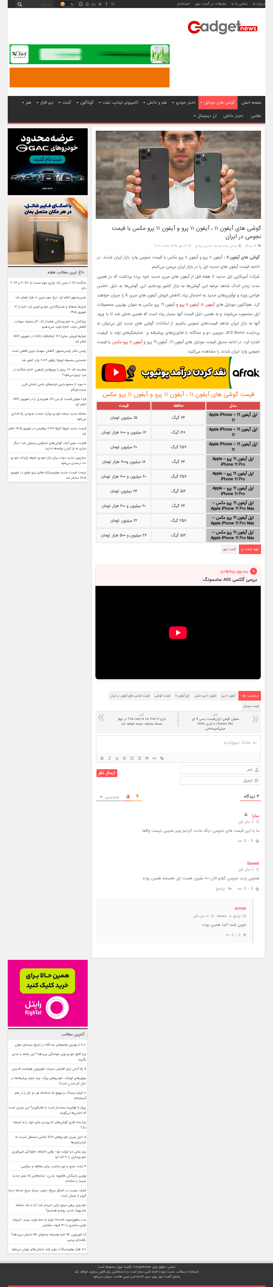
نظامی (256, 116)
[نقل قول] (147, 758)
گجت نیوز (229, 549)
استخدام (183, 3)
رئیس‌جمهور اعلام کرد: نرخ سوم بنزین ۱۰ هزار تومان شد (50, 297)
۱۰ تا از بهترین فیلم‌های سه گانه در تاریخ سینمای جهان (50, 1044)
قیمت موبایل (251, 706)
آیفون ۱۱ (208, 305)
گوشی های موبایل (219, 102)
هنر (28, 102)
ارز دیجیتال (207, 116)
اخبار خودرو (185, 102)
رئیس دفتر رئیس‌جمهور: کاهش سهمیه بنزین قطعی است (49, 351)
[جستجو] (20, 4)
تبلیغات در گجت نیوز (210, 3)
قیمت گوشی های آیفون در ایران (130, 696)
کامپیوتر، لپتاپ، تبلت (120, 102)
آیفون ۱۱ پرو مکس (127, 342)
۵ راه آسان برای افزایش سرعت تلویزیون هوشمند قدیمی (49, 1068)
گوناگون (87, 102)
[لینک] (162, 758)
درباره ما (259, 3)
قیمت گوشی (162, 696)
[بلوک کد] (154, 758)
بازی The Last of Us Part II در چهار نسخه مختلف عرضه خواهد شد (142, 719)
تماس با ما (239, 3)
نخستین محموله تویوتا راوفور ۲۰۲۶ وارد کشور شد (54, 360)
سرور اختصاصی (140, 1276)
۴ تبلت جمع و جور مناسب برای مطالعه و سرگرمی (53, 1166)
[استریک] (124, 758)
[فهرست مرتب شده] (132, 758)
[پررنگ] (102, 758)
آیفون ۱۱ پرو (189, 305)
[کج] (109, 758)
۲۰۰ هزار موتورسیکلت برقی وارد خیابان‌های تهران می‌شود (48, 1249)
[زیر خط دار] (117, 758)
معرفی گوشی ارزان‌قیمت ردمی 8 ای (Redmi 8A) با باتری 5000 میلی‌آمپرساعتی (215, 722)
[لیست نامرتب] (139, 758)
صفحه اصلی (252, 102)
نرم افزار (46, 102)
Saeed (221, 916)
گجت (66, 102)
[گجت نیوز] (223, 36)
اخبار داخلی (233, 116)
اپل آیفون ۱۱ (182, 696)
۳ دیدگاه (251, 246)
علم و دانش (157, 102)
